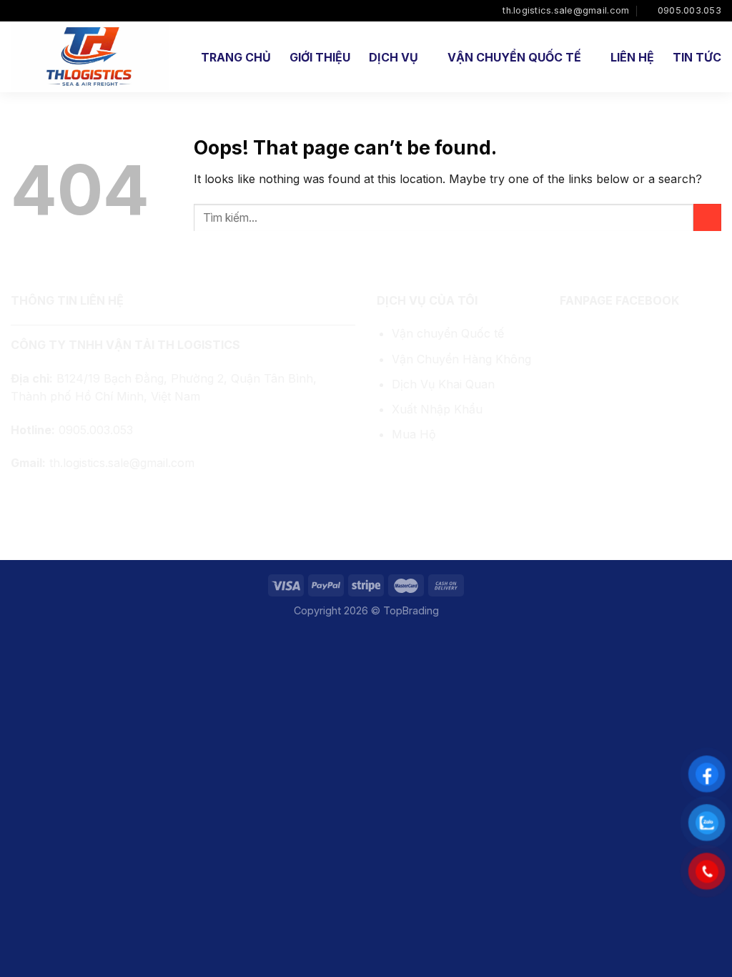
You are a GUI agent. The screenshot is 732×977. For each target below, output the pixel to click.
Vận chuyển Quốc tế (448, 333)
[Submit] (707, 218)
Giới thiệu (320, 57)
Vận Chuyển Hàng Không (461, 359)
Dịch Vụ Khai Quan (443, 384)
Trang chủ (236, 57)
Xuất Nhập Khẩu (437, 409)
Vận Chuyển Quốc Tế (514, 57)
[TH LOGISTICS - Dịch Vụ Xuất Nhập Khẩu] (91, 56)
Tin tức (697, 57)
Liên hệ (632, 57)
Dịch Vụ (393, 57)
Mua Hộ (414, 434)
